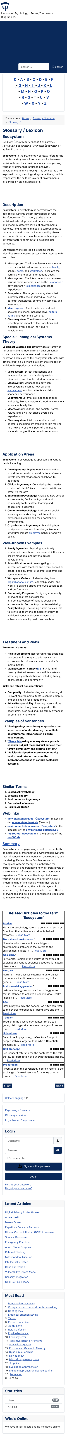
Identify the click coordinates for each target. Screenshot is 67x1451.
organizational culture (20, 581)
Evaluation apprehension (23, 1366)
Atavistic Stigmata (20, 1344)
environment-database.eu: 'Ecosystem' (31, 826)
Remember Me (17, 1158)
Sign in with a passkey (36, 1166)
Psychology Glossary (17, 1110)
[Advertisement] (33, 40)
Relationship (56, 282)
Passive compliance (19, 1322)
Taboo (12, 1318)
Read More (23, 934)
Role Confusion (17, 1329)
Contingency (15, 1310)
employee (35, 532)
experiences (33, 285)
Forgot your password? (19, 1184)
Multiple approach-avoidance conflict (31, 1370)
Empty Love (15, 1325)
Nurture (8, 970)
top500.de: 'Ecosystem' (21, 833)
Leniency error (17, 1337)
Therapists (15, 741)
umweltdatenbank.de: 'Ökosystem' (28, 818)
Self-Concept (11, 1048)
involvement (14, 390)
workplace (36, 270)
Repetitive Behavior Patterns (25, 1340)
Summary (11, 843)
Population (16, 1374)
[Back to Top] (62, 1445)
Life (5, 1001)
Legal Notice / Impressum (20, 1120)
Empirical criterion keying (23, 1314)
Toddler (8, 1017)
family (55, 267)
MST (40, 668)
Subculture (10, 1033)
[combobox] (34, 66)
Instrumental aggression (18, 986)
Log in (33, 1176)
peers (20, 270)
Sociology (9, 954)
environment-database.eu (42, 829)
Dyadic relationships (21, 1351)
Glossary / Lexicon (16, 1115)
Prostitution (10, 1064)
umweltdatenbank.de (25, 822)
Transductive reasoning (21, 1303)
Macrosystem (15, 308)
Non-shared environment (18, 939)
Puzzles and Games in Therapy (27, 1348)
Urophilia (14, 1363)
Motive (7, 923)
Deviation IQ (16, 1355)
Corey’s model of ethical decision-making (32, 1307)
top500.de (13, 837)
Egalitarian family (18, 1333)
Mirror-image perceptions (24, 1359)
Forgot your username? (18, 1188)
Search (59, 66)
